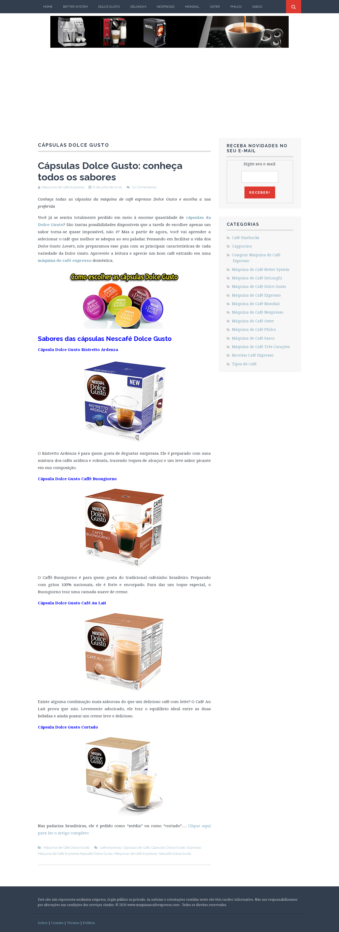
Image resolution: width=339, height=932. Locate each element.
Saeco (257, 6)
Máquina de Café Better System (260, 269)
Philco (236, 6)
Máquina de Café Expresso (256, 295)
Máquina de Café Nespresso (257, 312)
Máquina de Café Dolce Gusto (66, 847)
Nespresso (166, 6)
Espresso (194, 847)
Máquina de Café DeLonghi (257, 277)
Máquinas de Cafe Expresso (63, 187)
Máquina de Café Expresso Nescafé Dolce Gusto (75, 854)
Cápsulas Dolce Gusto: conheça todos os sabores (110, 171)
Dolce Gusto (109, 6)
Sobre (43, 922)
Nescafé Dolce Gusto (175, 854)
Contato (57, 922)
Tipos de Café (244, 363)
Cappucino (242, 246)
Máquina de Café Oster (253, 320)
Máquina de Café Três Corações (261, 346)
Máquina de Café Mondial (256, 303)
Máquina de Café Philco (254, 329)
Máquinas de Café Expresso (135, 854)
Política (89, 922)
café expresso (110, 847)
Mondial (192, 6)
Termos (73, 922)
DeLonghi (138, 6)
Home (47, 6)
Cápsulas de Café (136, 847)
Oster (215, 6)
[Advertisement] (169, 87)
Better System (75, 6)
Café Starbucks (245, 237)
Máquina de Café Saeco (253, 338)
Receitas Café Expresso (253, 355)
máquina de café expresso (65, 260)
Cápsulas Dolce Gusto (168, 847)
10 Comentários (144, 187)
